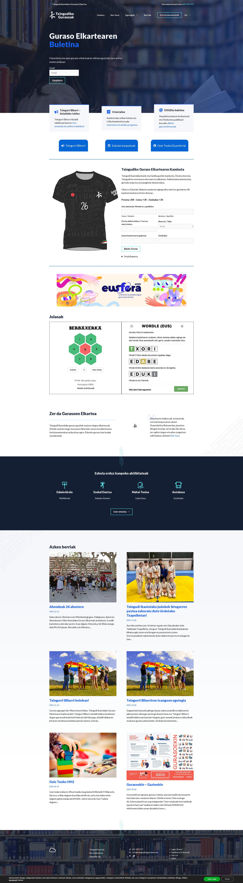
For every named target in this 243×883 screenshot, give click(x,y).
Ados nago (212, 879)
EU (186, 15)
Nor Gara (114, 15)
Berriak (147, 15)
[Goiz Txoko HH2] (82, 775)
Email (52, 68)
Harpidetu (57, 80)
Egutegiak (130, 15)
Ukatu (227, 879)
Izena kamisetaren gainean (134, 235)
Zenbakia (162, 235)
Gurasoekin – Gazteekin (145, 784)
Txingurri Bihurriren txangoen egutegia (156, 700)
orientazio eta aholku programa (122, 124)
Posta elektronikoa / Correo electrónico (135, 222)
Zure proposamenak (169, 15)
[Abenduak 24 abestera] (82, 600)
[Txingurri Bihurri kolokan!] (82, 694)
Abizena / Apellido (166, 216)
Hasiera (100, 15)
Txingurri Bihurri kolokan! (69, 700)
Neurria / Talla (164, 221)
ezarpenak (13, 880)
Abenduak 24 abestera (66, 607)
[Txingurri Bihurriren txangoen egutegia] (160, 694)
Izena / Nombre (128, 216)
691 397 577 (188, 4)
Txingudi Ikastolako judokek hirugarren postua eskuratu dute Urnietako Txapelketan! (157, 611)
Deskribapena (131, 256)
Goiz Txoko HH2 (61, 782)
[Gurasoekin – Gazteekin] (160, 778)
